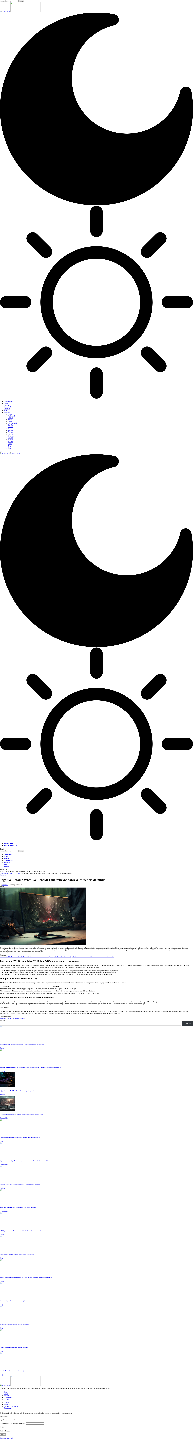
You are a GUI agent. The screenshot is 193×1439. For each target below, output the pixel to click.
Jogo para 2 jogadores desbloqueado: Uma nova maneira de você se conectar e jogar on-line (26, 1277)
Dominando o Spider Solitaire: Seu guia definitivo (14, 1347)
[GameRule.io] (10, 453)
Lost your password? (6, 1438)
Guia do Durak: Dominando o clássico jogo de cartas (15, 1371)
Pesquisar (3, 1020)
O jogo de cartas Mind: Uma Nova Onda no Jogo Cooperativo (17, 1091)
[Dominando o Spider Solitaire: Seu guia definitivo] (7, 1343)
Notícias (2, 1071)
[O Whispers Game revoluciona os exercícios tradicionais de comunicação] (7, 1227)
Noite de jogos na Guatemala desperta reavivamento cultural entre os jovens (21, 1114)
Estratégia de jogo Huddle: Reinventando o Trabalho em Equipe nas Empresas (22, 1044)
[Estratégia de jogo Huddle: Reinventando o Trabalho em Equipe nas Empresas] (7, 1040)
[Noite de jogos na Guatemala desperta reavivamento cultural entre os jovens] (7, 1110)
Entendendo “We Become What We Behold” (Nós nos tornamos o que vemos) (25, 957)
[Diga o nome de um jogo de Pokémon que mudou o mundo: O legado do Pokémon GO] (7, 1157)
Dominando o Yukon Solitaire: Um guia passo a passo (15, 1324)
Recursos (3, 875)
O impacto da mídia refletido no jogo (61, 957)
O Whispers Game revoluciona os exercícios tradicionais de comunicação (21, 1231)
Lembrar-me (6, 1431)
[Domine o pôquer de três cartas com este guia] (7, 1297)
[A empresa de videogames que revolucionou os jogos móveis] (7, 1250)
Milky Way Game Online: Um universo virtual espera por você (18, 1207)
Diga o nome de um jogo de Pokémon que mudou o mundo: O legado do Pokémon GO (24, 1161)
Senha (2, 1427)
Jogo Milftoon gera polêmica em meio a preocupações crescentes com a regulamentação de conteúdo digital (30, 1067)
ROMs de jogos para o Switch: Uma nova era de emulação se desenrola (20, 1184)
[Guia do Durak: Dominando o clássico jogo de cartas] (7, 1367)
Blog (1, 1141)
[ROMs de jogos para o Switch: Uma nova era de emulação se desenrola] (7, 1180)
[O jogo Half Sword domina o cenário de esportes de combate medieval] (7, 1133)
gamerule (5, 885)
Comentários (4, 1118)
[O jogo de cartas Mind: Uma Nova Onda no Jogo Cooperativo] (7, 1087)
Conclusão (110, 957)
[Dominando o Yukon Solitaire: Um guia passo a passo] (7, 1320)
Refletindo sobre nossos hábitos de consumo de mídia (90, 957)
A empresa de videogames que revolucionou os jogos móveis (17, 1254)
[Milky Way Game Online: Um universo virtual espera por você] (7, 1203)
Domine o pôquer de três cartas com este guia (13, 1301)
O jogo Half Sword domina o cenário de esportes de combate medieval (20, 1137)
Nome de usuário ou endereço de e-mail (12, 1423)
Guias (2, 1048)
